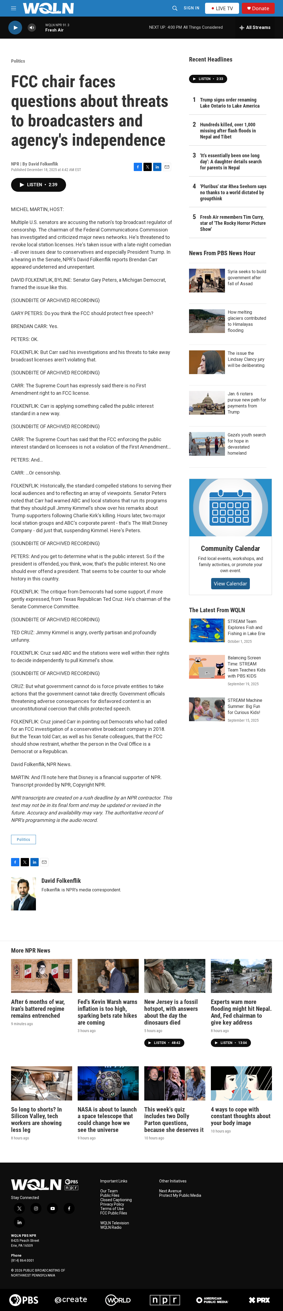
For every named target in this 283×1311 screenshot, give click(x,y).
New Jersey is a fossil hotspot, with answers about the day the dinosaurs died (171, 1012)
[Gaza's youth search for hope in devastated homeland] (207, 444)
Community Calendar (230, 548)
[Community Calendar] (230, 507)
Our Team (109, 1191)
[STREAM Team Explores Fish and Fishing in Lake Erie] (207, 630)
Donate (260, 8)
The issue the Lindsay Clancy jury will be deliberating (246, 359)
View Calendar (230, 583)
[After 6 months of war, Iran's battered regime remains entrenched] (41, 976)
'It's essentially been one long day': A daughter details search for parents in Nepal (231, 161)
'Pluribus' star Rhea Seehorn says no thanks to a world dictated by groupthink (233, 192)
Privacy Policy (112, 1204)
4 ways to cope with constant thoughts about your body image (241, 1116)
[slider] (40, 27)
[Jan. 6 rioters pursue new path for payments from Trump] (207, 403)
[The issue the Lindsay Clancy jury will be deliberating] (207, 362)
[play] (15, 28)
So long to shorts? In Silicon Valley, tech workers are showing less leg (36, 1120)
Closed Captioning (116, 1200)
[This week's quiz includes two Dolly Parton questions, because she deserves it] (174, 1083)
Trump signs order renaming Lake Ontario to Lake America (230, 103)
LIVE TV (224, 8)
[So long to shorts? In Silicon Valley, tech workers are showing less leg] (41, 1083)
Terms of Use (112, 1209)
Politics (18, 61)
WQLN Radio (111, 1227)
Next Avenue (170, 1191)
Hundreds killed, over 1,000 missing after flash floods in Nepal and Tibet (228, 131)
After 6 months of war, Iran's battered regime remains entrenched (38, 1008)
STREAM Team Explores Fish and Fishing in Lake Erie (246, 627)
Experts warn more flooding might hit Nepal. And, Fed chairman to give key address (241, 1012)
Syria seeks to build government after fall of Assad (247, 277)
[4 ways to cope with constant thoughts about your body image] (241, 1083)
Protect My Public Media (180, 1195)
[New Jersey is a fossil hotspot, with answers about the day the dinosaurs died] (174, 976)
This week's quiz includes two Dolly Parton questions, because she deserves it (174, 1120)
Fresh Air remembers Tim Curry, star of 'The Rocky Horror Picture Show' (233, 223)
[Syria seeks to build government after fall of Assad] (207, 280)
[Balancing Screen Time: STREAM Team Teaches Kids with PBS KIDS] (207, 667)
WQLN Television (114, 1223)
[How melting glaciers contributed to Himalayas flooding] (207, 321)
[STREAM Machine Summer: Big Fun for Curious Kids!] (207, 709)
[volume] (31, 28)
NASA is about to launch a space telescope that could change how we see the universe (107, 1120)
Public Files (109, 1195)
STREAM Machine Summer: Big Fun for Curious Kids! (245, 706)
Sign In (192, 8)
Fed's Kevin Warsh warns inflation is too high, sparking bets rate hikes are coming (107, 1012)
